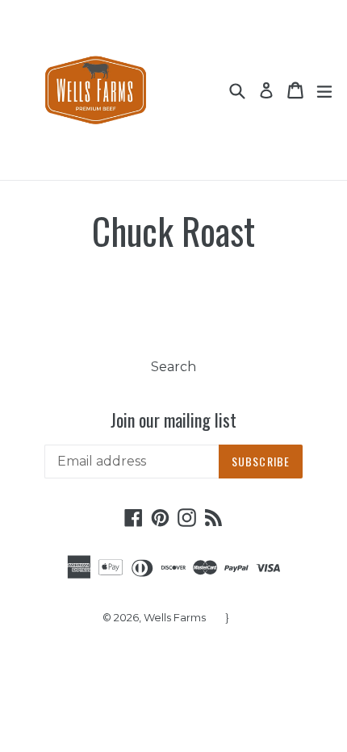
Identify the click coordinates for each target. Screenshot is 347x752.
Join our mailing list (173, 419)
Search (173, 366)
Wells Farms (175, 617)
